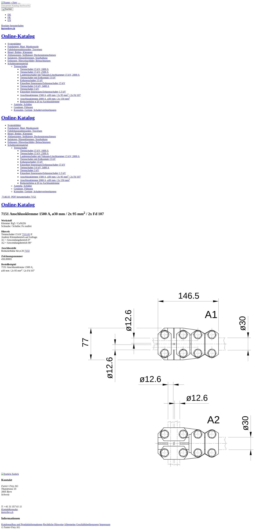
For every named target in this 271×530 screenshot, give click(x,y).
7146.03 (6, 197)
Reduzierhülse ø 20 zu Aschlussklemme (39, 101)
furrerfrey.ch (7, 512)
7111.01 (26, 234)
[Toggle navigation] (19, 3)
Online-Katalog (18, 36)
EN (9, 20)
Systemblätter (14, 43)
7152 (33, 197)
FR (9, 17)
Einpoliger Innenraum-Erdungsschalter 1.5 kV (43, 91)
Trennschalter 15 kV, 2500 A (34, 72)
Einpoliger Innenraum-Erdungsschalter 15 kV (42, 83)
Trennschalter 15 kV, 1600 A (34, 69)
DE (9, 14)
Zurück (15, 474)
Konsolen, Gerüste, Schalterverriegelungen (35, 110)
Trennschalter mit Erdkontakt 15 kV (38, 77)
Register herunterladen (12, 25)
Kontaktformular (9, 509)
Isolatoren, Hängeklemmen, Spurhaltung (28, 58)
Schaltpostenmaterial (18, 63)
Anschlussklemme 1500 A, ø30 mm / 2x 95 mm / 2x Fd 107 (50, 95)
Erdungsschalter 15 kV (31, 80)
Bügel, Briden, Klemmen (20, 52)
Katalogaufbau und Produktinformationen (22, 524)
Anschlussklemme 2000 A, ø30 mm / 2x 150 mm (45, 98)
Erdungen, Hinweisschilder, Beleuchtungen (29, 60)
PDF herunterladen (21, 197)
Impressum (104, 524)
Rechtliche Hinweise (53, 524)
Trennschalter (20, 66)
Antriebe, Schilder (23, 104)
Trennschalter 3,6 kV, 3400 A (34, 86)
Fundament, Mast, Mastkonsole (23, 46)
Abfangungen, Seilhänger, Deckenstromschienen (32, 55)
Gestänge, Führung (23, 107)
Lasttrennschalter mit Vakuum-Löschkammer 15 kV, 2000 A (50, 74)
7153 (26, 251)
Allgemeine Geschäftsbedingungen (81, 524)
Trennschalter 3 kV (29, 89)
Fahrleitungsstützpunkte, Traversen (25, 49)
